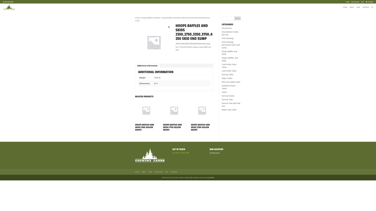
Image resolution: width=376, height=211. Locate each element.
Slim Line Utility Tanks (231, 82)
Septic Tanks (227, 78)
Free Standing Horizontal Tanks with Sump (231, 45)
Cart (362, 2)
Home (345, 7)
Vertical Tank (227, 99)
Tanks (224, 92)
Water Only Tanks (229, 110)
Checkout (366, 7)
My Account (355, 2)
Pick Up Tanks (227, 74)
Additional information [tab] (147, 65)
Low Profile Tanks (229, 71)
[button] (169, 27)
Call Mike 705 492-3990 (180, 153)
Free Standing (227, 38)
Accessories (227, 28)
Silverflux (211, 177)
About (352, 7)
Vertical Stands (228, 96)
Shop (347, 2)
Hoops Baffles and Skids (150, 18)
